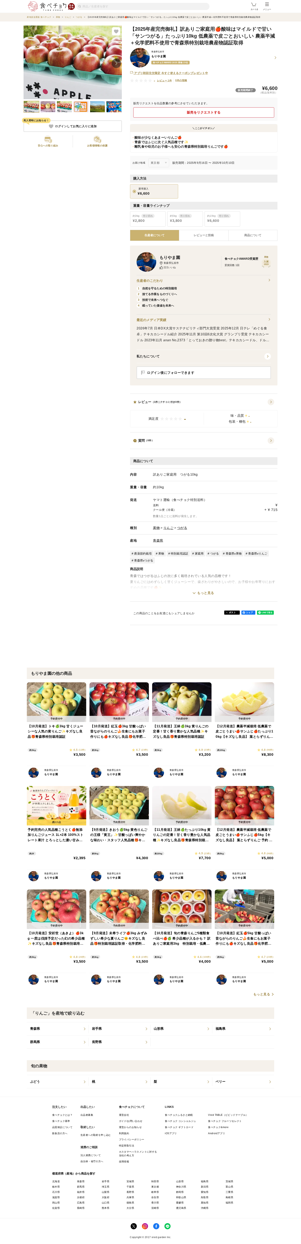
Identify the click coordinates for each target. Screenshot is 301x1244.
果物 (156, 528)
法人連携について (90, 1155)
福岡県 (229, 1202)
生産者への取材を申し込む (95, 1135)
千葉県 (130, 1186)
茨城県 (229, 1181)
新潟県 (204, 1186)
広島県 (81, 1202)
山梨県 (105, 1192)
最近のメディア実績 (151, 320)
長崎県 (81, 1208)
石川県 (56, 1192)
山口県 (105, 1202)
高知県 (204, 1202)
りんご (168, 528)
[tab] (203, 235)
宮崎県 (155, 1208)
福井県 (81, 1192)
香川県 (155, 1202)
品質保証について (62, 1127)
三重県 (229, 1192)
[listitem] (58, 1028)
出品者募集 (86, 1115)
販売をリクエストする (204, 112)
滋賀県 (56, 1197)
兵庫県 (130, 1197)
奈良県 (155, 1197)
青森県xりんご (257, 553)
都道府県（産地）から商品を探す (74, 1173)
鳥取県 (204, 1197)
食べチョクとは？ (62, 1115)
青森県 (158, 540)
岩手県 (105, 1181)
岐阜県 (155, 1192)
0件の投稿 (181, 80)
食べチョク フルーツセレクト (225, 1121)
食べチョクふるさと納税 (179, 1115)
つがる (182, 528)
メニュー (267, 9)
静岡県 (180, 1192)
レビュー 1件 (164, 80)
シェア (249, 612)
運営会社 (124, 1115)
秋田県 (155, 1181)
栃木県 (56, 1186)
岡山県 (56, 1202)
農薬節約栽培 (143, 553)
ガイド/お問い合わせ (131, 1121)
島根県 (229, 1197)
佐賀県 (56, 1208)
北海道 (56, 1181)
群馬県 (81, 1186)
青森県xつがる (143, 560)
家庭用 (199, 553)
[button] (203, 413)
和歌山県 (181, 1197)
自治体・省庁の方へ (91, 1161)
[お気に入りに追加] (116, 31)
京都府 (81, 1197)
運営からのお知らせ (130, 1127)
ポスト (232, 612)
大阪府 (105, 1197)
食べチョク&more (218, 1127)
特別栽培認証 (179, 553)
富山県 (229, 1186)
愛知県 (204, 1192)
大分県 (130, 1208)
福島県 (204, 1181)
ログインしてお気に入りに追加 (76, 126)
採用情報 (124, 1161)
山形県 (180, 1181)
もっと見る (205, 593)
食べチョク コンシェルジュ (180, 1121)
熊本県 (105, 1208)
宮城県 (130, 1181)
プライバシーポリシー (131, 1139)
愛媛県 (180, 1202)
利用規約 (124, 1133)
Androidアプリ (216, 1133)
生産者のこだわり (150, 280)
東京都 (155, 1186)
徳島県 (130, 1202)
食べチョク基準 (61, 1121)
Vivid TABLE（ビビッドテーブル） (228, 1115)
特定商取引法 (126, 1145)
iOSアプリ (171, 1133)
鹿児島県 (181, 1208)
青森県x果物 (234, 553)
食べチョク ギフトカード (179, 1127)
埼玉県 (105, 1186)
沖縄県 (204, 1208)
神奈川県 (181, 1186)
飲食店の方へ (59, 1133)
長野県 (130, 1192)
